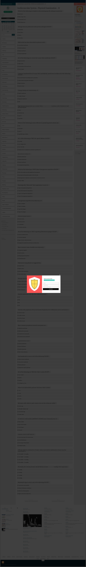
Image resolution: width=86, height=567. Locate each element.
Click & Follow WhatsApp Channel (49, 280)
